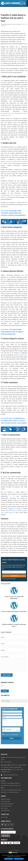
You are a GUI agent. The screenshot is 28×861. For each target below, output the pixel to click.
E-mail (2, 643)
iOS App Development (6, 806)
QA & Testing (4, 808)
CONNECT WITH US (5, 821)
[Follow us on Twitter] (2, 824)
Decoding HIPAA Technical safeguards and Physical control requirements (13, 213)
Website (3, 650)
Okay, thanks (8, 858)
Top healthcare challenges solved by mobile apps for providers (12, 332)
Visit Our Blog (4, 817)
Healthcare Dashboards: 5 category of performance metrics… (14, 625)
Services (3, 796)
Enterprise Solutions (5, 799)
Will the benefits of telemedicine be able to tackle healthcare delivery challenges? (14, 420)
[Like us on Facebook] (8, 824)
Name (2, 637)
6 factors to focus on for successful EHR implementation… (14, 597)
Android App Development (7, 803)
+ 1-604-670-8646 (7, 762)
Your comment (5, 656)
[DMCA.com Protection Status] (13, 852)
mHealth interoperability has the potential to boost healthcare (14, 195)
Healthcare (3, 25)
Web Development (5, 801)
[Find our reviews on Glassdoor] (12, 824)
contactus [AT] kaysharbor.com (10, 775)
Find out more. (19, 858)
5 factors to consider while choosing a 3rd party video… (14, 611)
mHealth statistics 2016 (20, 355)
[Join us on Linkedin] (5, 824)
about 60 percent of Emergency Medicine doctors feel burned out (14, 283)
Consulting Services (5, 810)
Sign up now (14, 576)
